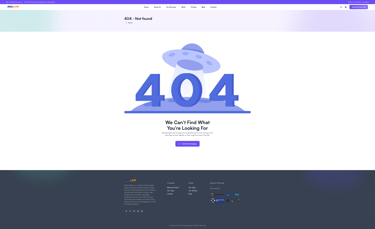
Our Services (171, 7)
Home (146, 7)
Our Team (170, 191)
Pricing (193, 7)
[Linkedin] (142, 211)
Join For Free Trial (359, 7)
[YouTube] (134, 211)
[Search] (341, 7)
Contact (213, 7)
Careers (170, 194)
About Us (157, 7)
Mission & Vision (173, 187)
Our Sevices (193, 191)
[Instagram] (138, 211)
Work (183, 7)
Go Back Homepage (189, 144)
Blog (203, 7)
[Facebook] (126, 211)
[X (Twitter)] (130, 211)
